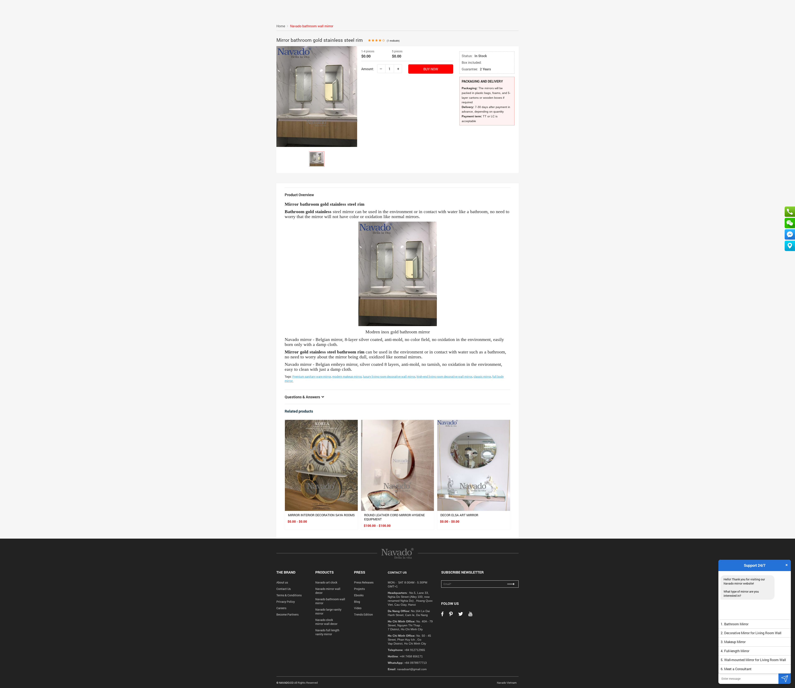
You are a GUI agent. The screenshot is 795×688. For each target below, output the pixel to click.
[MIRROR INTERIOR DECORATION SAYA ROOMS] (321, 465)
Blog (357, 602)
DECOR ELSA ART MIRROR (459, 515)
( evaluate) (393, 40)
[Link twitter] (460, 615)
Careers (281, 608)
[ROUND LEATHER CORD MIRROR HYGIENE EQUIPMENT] (397, 465)
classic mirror (482, 376)
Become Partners (287, 614)
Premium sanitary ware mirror (311, 376)
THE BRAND (285, 572)
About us (282, 582)
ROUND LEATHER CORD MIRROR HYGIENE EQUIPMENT (394, 517)
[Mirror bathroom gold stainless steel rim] (317, 159)
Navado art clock (326, 582)
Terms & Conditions (289, 595)
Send (784, 678)
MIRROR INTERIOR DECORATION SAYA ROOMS (321, 515)
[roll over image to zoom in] (316, 96)
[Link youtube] (470, 615)
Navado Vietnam (507, 682)
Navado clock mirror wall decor (326, 622)
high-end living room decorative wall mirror (444, 376)
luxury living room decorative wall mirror (389, 376)
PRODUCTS (324, 572)
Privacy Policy (285, 602)
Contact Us (283, 589)
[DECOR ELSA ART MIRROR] (473, 465)
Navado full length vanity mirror (327, 632)
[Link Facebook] (442, 615)
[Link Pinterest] (451, 615)
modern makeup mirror (347, 376)
